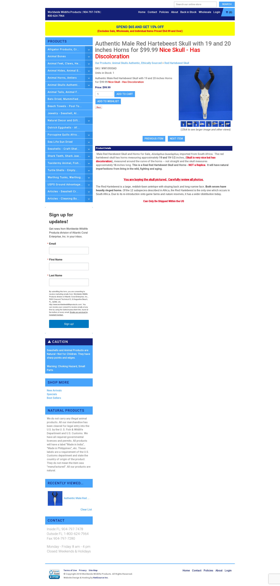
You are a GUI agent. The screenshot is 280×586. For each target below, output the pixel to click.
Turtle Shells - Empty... (63, 170)
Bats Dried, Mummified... (64, 99)
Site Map (93, 570)
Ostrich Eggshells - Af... (64, 127)
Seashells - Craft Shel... (64, 148)
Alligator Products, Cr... (63, 49)
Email (52, 243)
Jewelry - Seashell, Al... (63, 113)
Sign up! (69, 324)
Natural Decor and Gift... (64, 120)
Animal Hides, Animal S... (64, 70)
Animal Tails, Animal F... (63, 92)
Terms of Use (70, 570)
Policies (164, 12)
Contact (152, 12)
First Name (55, 259)
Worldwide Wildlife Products (64, 12)
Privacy (83, 570)
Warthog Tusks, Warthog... (65, 177)
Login (216, 12)
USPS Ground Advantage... (65, 184)
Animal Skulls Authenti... (64, 84)
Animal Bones (57, 56)
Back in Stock (188, 12)
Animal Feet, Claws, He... (64, 63)
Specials (52, 394)
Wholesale (205, 12)
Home (141, 12)
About (174, 12)
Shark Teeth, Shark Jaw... (64, 155)
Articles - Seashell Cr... (63, 191)
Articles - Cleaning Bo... (63, 198)
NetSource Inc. (101, 577)
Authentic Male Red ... (76, 498)
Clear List (86, 509)
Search (227, 4)
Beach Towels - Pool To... (65, 106)
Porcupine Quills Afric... (64, 134)
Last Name (55, 275)
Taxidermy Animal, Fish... (64, 163)
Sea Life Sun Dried (60, 141)
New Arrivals (54, 390)
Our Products (103, 63)
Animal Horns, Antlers (62, 77)
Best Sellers (54, 397)
